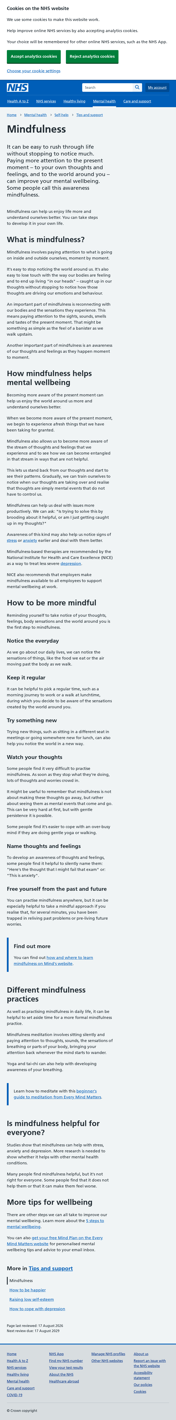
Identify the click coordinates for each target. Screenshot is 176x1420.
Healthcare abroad (64, 1381)
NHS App (56, 1354)
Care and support (137, 101)
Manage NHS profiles (108, 1354)
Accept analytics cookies (34, 56)
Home (12, 115)
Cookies (140, 1391)
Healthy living (74, 101)
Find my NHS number (66, 1361)
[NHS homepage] (17, 87)
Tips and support (89, 115)
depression (71, 563)
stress (12, 540)
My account (157, 87)
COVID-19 (14, 1395)
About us (141, 1354)
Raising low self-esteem (31, 1299)
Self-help (61, 115)
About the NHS (61, 1374)
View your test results (66, 1367)
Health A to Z (18, 101)
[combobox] (107, 87)
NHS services (46, 101)
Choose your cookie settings (33, 70)
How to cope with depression (37, 1308)
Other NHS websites (107, 1361)
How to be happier (27, 1290)
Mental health (35, 115)
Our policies (143, 1385)
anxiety (30, 540)
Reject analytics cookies (92, 56)
